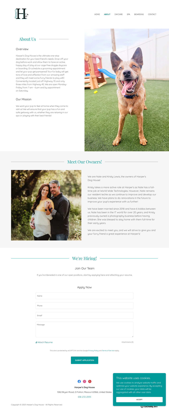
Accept (139, 400)
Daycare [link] (119, 14)
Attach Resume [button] (45, 342)
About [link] (107, 14)
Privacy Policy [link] (93, 350)
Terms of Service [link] (108, 350)
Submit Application (84, 360)
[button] (37, 342)
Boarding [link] (139, 14)
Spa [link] (128, 14)
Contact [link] (152, 14)
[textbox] (84, 295)
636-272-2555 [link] (84, 396)
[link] (21, 14)
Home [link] (97, 14)
